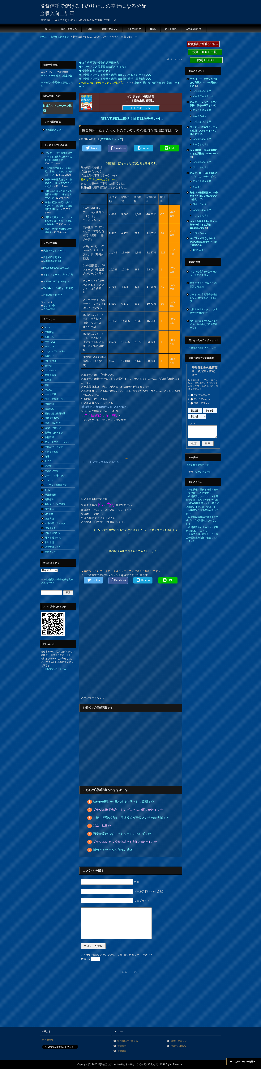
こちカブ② (49, 309)
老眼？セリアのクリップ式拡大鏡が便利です (203, 311)
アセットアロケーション (57, 442)
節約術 (48, 466)
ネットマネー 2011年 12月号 (58, 274)
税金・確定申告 (53, 423)
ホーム (48, 29)
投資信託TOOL (52, 418)
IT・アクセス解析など (56, 485)
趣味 (47, 456)
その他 (48, 389)
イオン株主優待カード (197, 465)
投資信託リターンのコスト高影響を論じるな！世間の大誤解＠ (58, 221)
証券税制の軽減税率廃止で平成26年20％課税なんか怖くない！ (202, 520)
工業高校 (49, 332)
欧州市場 (49, 542)
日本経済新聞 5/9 (52, 257)
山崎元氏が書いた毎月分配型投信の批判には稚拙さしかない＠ (58, 194)
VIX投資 (49, 513)
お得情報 (49, 437)
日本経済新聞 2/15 (52, 295)
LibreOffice (50, 370)
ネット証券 (171, 29)
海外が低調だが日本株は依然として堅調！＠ (123, 801)
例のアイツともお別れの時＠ (113, 849)
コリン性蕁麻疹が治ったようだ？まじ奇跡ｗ (203, 273)
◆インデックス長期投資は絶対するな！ (103, 66)
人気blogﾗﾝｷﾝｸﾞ (194, 29)
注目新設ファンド (54, 447)
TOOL (89, 29)
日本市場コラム (53, 537)
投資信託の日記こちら (203, 44)
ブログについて (53, 533)
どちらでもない (202, 399)
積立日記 (49, 518)
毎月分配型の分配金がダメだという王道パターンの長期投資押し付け (58, 206)
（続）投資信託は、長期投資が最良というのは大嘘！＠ (131, 817)
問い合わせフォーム (55, 669)
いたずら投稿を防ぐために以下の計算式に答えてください (116, 955)
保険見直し (50, 528)
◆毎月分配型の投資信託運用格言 (99, 62)
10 (199, 245)
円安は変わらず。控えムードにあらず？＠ (122, 833)
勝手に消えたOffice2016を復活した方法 (203, 285)
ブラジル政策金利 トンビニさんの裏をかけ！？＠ (128, 809)
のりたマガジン (110, 29)
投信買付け (50, 361)
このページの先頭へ (245, 1061)
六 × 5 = (86, 959)
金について (50, 552)
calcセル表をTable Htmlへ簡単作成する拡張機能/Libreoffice (203, 224)
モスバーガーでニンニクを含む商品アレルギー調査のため (203, 82)
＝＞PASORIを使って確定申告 (56, 75)
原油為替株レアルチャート (204, 347)
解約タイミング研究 (55, 504)
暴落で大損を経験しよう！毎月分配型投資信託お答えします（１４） (202, 537)
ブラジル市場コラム (55, 475)
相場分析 (49, 337)
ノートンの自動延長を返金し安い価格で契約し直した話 (203, 298)
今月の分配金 (51, 470)
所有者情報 (47, 1039)
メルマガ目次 (134, 29)
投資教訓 (49, 404)
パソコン (49, 346)
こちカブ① (49, 305)
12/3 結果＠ (102, 825)
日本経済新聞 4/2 (52, 261)
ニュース (49, 480)
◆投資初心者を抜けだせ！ (95, 70)
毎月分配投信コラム (55, 399)
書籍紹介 (49, 499)
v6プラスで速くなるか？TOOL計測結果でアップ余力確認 (203, 242)
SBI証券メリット (54, 129)
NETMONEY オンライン (56, 281)
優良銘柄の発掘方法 (55, 413)
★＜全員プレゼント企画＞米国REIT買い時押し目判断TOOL (115, 78)
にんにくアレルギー (55, 351)
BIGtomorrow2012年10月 (56, 267)
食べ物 (48, 365)
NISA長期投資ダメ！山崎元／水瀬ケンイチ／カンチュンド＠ (58, 171)
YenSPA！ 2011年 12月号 (58, 288)
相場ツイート (51, 356)
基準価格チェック (111, 139)
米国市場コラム (53, 547)
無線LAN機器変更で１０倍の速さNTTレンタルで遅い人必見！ (58, 183)
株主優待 (49, 509)
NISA (153, 29)
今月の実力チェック (55, 523)
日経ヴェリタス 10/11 (54, 250)
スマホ (48, 380)
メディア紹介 (51, 451)
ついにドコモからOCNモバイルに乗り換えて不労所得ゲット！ (204, 324)
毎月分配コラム (69, 29)
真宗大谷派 (50, 375)
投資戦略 (49, 408)
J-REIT (48, 490)
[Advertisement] (109, 49)
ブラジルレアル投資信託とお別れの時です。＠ (125, 841)
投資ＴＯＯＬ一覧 (205, 52)
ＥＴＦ (48, 461)
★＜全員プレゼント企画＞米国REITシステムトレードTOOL (115, 74)
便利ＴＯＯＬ (206, 60)
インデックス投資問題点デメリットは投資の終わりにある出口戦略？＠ (58, 156)
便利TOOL (50, 342)
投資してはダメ (202, 403)
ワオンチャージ (203, 471)
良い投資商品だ (202, 395)
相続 (47, 385)
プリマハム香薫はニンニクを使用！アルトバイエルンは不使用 (203, 130)
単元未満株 (50, 494)
